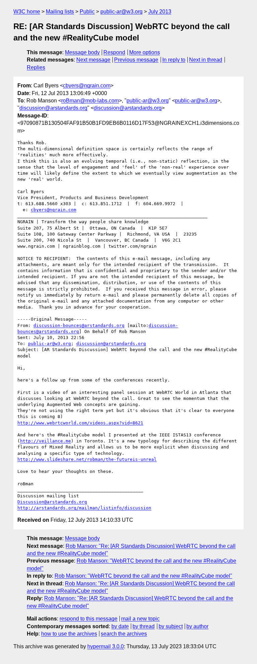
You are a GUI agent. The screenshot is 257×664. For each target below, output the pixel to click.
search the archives (124, 634)
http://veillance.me (45, 440)
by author (197, 626)
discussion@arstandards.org (53, 108)
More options (144, 52)
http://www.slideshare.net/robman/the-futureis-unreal (87, 459)
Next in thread (205, 60)
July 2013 (159, 11)
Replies (36, 67)
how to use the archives (69, 634)
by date (120, 626)
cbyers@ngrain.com (86, 85)
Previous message (136, 60)
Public (87, 11)
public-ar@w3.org (121, 11)
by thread (144, 626)
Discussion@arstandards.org (52, 501)
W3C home (26, 11)
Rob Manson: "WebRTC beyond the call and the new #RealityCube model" (143, 576)
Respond (114, 52)
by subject (171, 626)
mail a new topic (140, 618)
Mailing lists (60, 11)
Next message (93, 60)
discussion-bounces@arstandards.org (78, 325)
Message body (82, 52)
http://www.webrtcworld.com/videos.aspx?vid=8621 (80, 422)
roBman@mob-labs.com (90, 100)
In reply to (173, 60)
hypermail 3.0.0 (105, 646)
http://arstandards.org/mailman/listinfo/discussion (84, 507)
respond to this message (88, 618)
